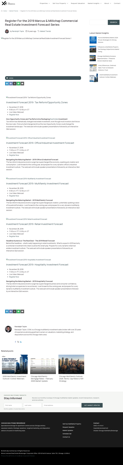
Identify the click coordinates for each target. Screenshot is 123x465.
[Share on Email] (22, 83)
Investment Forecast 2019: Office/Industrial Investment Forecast (40, 142)
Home (5, 11)
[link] (93, 40)
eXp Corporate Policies (27, 456)
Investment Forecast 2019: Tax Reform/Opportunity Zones (37, 102)
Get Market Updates (92, 405)
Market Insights (93, 3)
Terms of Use (14, 456)
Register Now (14, 115)
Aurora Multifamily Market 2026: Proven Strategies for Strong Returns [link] (108, 40)
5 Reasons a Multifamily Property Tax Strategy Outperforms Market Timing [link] (108, 49)
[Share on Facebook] (11, 83)
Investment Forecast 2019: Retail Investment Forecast (34, 224)
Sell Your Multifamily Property (72, 424)
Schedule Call (67, 434)
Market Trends (13, 11)
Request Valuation (78, 3)
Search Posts (95, 18)
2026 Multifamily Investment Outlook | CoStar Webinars (14, 377)
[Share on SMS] (18, 83)
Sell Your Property (59, 3)
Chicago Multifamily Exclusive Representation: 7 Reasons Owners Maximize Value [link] (106, 58)
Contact (117, 3)
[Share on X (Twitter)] (15, 83)
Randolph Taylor (18, 31)
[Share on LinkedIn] (7, 83)
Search (113, 22)
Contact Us (66, 437)
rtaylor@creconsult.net (100, 428)
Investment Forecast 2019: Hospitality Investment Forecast (37, 264)
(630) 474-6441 (98, 425)
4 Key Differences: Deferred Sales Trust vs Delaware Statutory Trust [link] (107, 68)
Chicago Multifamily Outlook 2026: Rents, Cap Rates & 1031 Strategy (71, 378)
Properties (44, 3)
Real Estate (54, 119)
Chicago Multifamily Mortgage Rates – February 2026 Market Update (42, 378)
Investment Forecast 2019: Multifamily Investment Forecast (37, 183)
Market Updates (68, 430)
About (106, 3)
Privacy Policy (5, 456)
